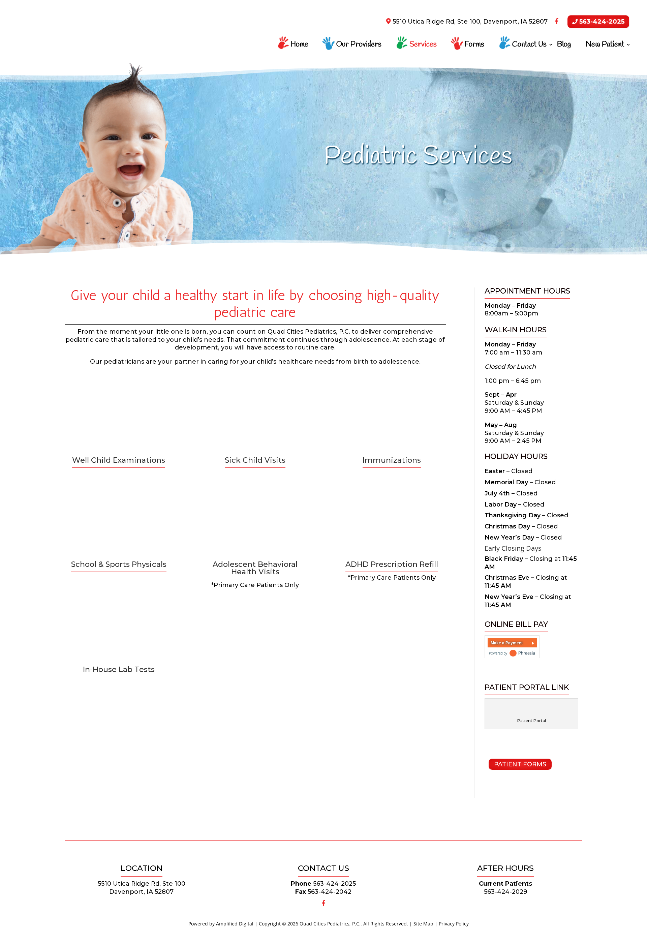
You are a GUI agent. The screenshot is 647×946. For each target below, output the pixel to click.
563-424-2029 (505, 891)
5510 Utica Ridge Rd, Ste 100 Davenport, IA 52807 (141, 887)
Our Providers (358, 46)
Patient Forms (520, 764)
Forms (474, 46)
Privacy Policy (454, 923)
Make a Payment (507, 643)
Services (423, 46)
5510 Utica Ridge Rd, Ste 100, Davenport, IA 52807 (469, 21)
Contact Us (529, 46)
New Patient (605, 46)
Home (299, 46)
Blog (564, 46)
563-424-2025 (601, 21)
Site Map (423, 923)
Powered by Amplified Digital (220, 923)
